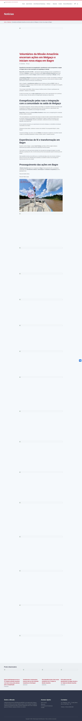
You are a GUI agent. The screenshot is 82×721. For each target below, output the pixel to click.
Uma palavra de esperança (47, 705)
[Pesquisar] (77, 3)
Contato (60, 3)
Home (23, 3)
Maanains (55, 3)
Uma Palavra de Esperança (39, 3)
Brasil (28, 63)
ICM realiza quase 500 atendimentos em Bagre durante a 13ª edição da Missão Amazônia (69, 681)
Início (5, 22)
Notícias (48, 3)
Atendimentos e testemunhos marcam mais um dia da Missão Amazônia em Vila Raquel (30, 681)
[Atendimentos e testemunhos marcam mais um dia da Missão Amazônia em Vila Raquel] (31, 673)
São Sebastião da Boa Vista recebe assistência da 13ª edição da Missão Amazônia (50, 681)
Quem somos (44, 702)
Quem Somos (29, 3)
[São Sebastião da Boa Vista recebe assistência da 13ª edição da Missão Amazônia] (50, 673)
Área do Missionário (67, 3)
